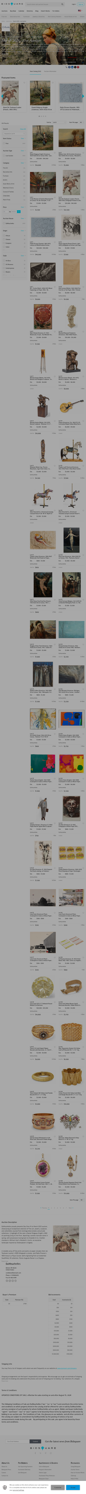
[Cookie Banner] (43, 1487)
